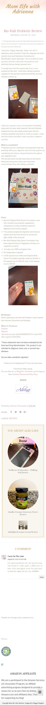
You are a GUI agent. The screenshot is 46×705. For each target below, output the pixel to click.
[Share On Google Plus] (25, 412)
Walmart (4, 331)
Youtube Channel (19, 374)
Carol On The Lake (16, 556)
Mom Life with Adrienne (23, 9)
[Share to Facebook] (11, 412)
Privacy (4, 639)
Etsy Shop (34, 374)
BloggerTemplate (38, 703)
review (13, 418)
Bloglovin (20, 371)
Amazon (4, 329)
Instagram (41, 371)
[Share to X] (16, 412)
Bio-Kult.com (7, 334)
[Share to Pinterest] (20, 412)
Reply (42, 577)
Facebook (29, 371)
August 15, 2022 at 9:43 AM (17, 559)
